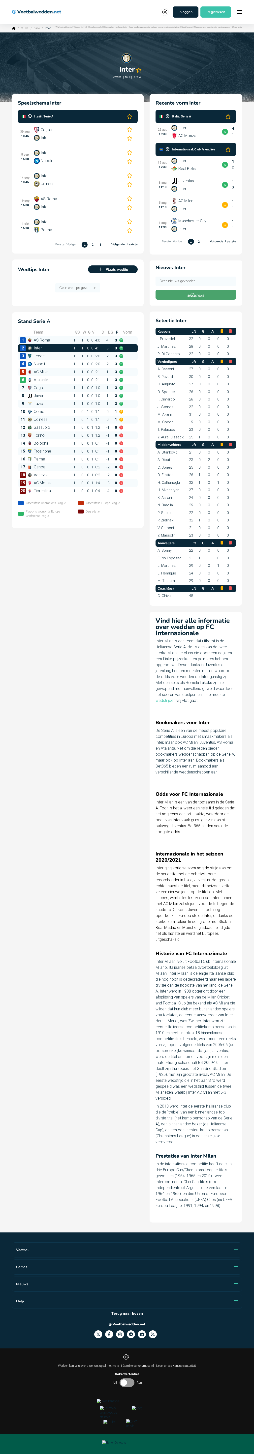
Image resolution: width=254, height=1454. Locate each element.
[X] (99, 1334)
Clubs (25, 28)
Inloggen (185, 12)
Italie (37, 28)
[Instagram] (121, 1334)
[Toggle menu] (239, 12)
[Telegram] (132, 1334)
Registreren (215, 12)
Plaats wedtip (117, 269)
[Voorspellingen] (154, 1334)
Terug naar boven (127, 1313)
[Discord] (143, 1334)
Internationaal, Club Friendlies (193, 149)
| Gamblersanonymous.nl (138, 1366)
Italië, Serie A (43, 116)
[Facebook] (110, 1334)
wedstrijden (165, 700)
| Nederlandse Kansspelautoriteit (175, 1366)
